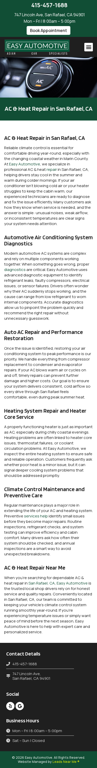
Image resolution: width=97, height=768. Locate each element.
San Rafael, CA (41, 583)
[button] (48, 30)
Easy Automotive (24, 164)
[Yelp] (10, 706)
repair (52, 169)
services (31, 516)
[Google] (20, 706)
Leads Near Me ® (66, 761)
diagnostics (15, 269)
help (44, 516)
